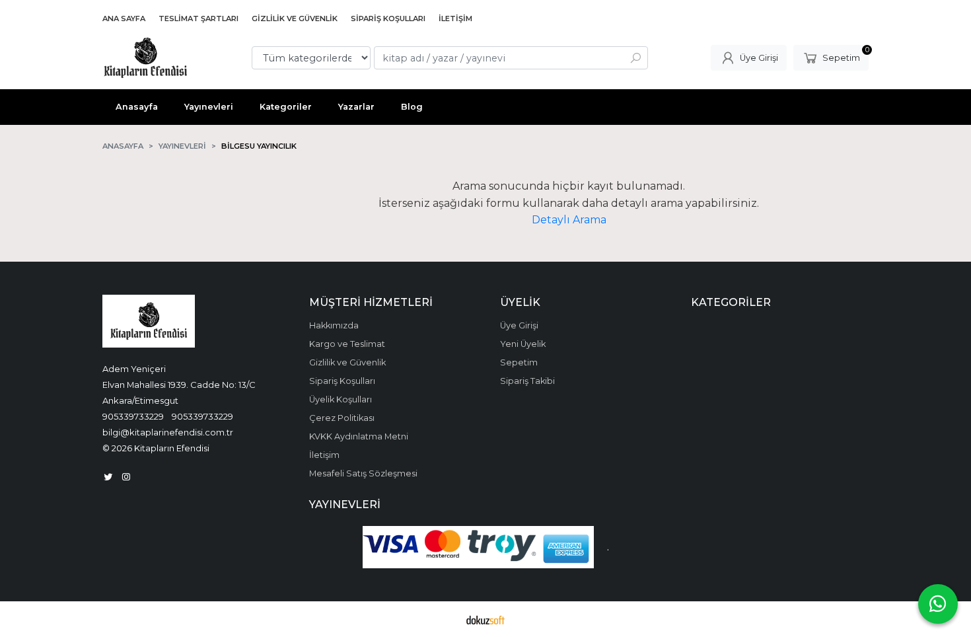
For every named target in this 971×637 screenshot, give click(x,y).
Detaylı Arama (569, 219)
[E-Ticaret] (485, 619)
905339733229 (133, 416)
